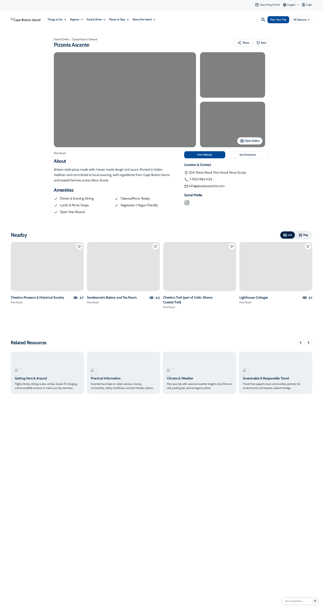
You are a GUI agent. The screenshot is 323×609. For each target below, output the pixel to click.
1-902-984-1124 (200, 179)
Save (263, 42)
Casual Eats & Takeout (84, 39)
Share (246, 42)
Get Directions (254, 155)
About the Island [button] (142, 19)
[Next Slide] (308, 342)
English (291, 4)
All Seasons (300, 19)
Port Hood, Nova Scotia (217, 172)
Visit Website (211, 154)
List (290, 234)
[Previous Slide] (300, 342)
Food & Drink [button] (94, 19)
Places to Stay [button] (117, 19)
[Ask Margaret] (315, 601)
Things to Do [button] (55, 19)
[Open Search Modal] (263, 20)
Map (305, 234)
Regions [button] (75, 19)
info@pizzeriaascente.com (207, 186)
